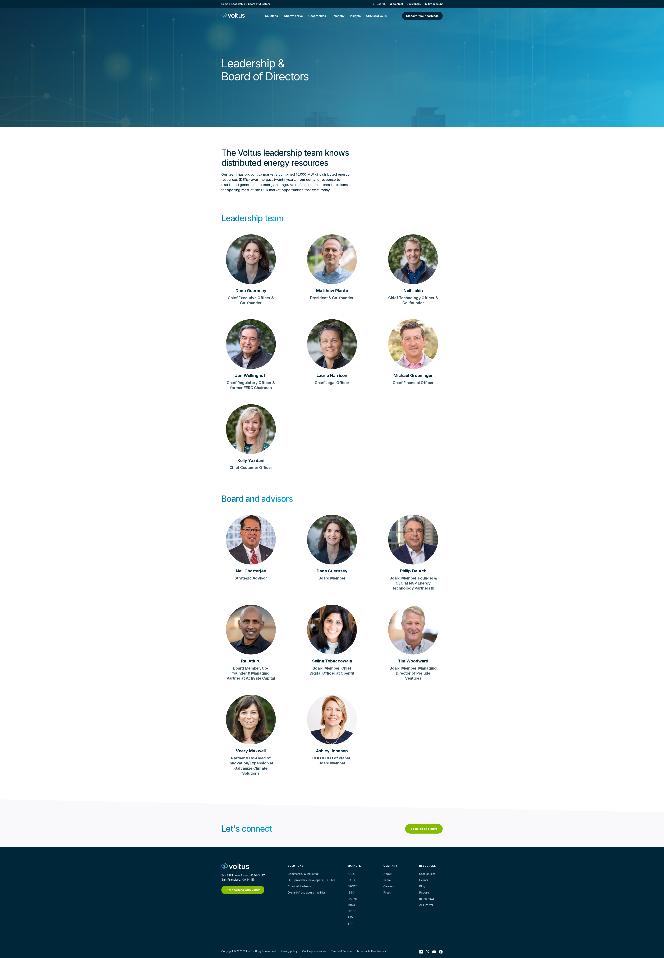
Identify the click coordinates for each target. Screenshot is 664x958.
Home (224, 3)
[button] (271, 16)
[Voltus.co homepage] (233, 15)
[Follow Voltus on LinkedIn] (421, 951)
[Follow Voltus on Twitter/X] (427, 951)
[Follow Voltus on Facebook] (434, 951)
